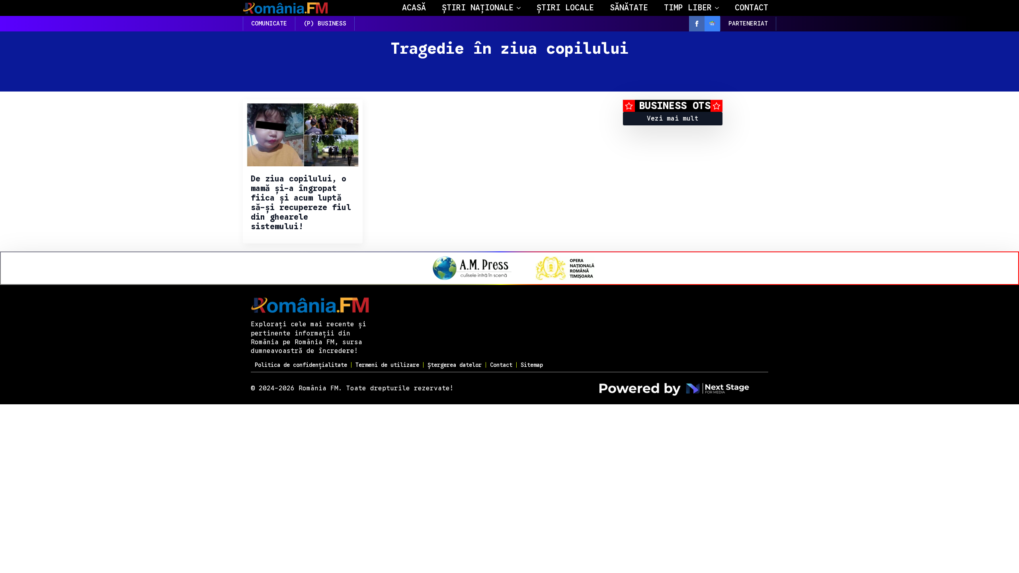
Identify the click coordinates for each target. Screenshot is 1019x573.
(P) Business (324, 23)
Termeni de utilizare (387, 365)
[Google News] (712, 23)
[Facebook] (697, 23)
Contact (751, 8)
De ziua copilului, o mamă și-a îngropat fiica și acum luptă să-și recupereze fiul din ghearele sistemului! (301, 203)
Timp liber (688, 8)
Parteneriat (748, 23)
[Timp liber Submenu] (719, 8)
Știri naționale (477, 8)
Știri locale (565, 8)
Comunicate (269, 23)
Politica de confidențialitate (301, 365)
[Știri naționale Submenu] (521, 8)
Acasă (414, 8)
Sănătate (629, 8)
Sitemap (532, 365)
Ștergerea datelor (455, 365)
